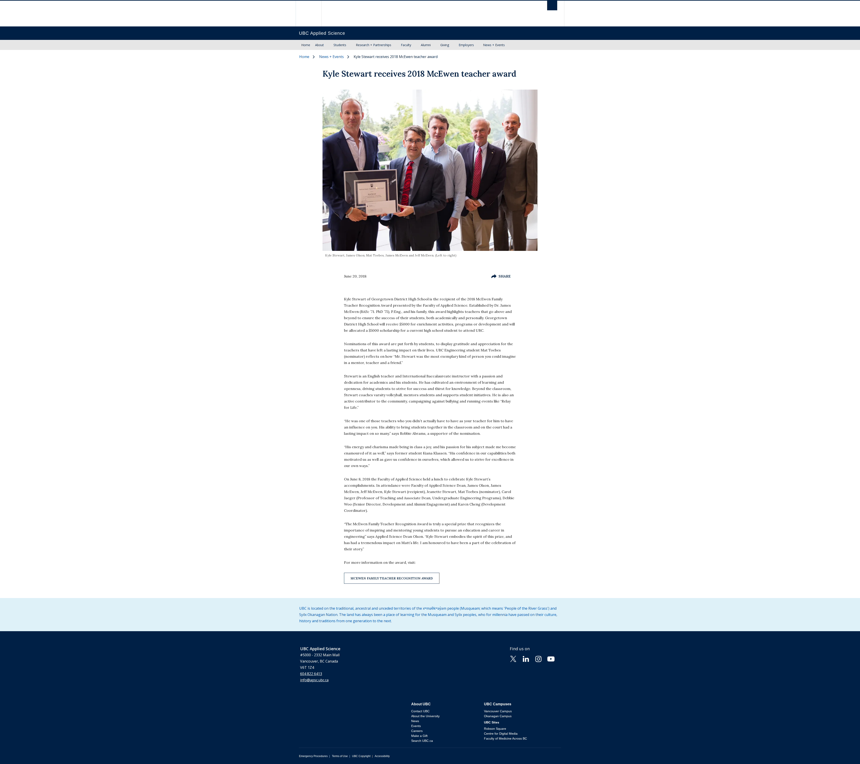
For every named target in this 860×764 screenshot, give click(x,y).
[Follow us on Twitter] (513, 658)
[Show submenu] (328, 45)
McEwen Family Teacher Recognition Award (391, 578)
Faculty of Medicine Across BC (505, 738)
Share (505, 276)
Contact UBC (420, 711)
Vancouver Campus (498, 711)
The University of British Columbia (308, 13)
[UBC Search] (552, 7)
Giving (444, 45)
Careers (417, 731)
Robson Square (495, 728)
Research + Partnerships (373, 45)
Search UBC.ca (422, 740)
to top (846, 753)
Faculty (406, 45)
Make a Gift (419, 736)
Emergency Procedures (313, 756)
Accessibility (382, 756)
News (415, 721)
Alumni (426, 45)
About (319, 45)
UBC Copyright (361, 756)
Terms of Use (340, 756)
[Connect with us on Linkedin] (525, 658)
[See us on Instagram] (538, 658)
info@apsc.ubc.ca (314, 680)
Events (416, 726)
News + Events (494, 45)
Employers (466, 45)
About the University (425, 716)
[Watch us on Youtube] (551, 658)
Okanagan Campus (498, 716)
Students (339, 45)
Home (305, 45)
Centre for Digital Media (501, 733)
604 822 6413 (311, 673)
